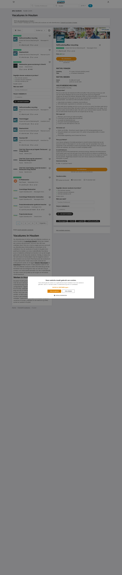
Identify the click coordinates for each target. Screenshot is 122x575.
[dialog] (61, 287)
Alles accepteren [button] (54, 291)
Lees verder (81, 284)
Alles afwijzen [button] (68, 291)
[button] (61, 287)
